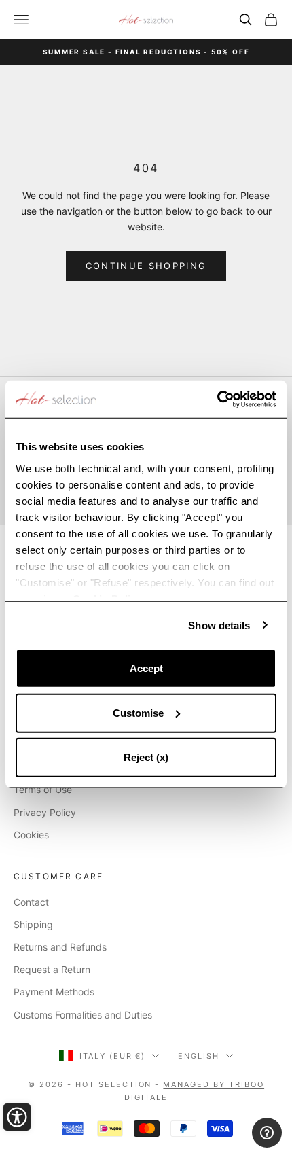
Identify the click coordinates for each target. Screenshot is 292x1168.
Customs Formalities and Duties (83, 1015)
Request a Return (52, 969)
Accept (146, 668)
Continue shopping (146, 265)
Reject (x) (146, 757)
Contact (31, 902)
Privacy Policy (45, 812)
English (198, 1056)
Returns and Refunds (60, 947)
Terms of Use (43, 789)
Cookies (31, 834)
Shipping (33, 924)
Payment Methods (54, 991)
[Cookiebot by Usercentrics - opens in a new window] (217, 399)
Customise (138, 712)
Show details (219, 625)
